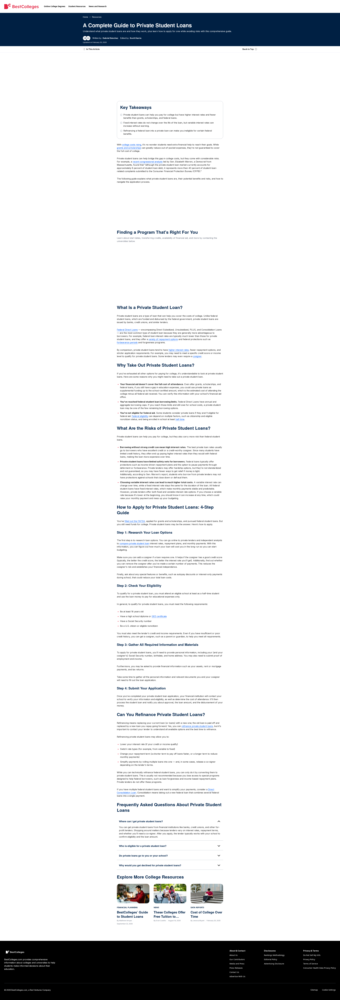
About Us (234, 955)
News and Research (98, 6)
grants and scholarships (129, 148)
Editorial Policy (270, 959)
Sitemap (314, 990)
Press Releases (236, 968)
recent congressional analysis (148, 161)
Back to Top (248, 49)
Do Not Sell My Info (311, 955)
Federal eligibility (140, 416)
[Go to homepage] (21, 6)
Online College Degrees (54, 6)
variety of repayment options (163, 339)
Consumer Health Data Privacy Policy (319, 968)
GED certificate (159, 616)
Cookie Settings (329, 990)
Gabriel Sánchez (110, 38)
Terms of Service (310, 963)
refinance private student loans (197, 726)
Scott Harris (135, 38)
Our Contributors (237, 959)
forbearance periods (127, 342)
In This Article (93, 49)
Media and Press (237, 963)
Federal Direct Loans (127, 329)
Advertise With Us (237, 976)
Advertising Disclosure (274, 963)
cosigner (197, 356)
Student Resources (77, 6)
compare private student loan (134, 543)
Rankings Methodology (274, 955)
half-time (179, 419)
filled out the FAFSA (135, 521)
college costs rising (131, 144)
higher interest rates (179, 350)
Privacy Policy (309, 959)
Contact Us (234, 972)
